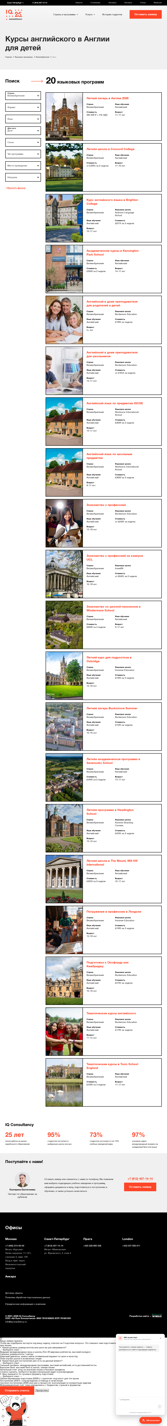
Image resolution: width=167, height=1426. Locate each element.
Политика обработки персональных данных (27, 1297)
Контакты (128, 2)
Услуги (88, 14)
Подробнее (142, 140)
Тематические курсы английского (111, 1013)
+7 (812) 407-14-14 (140, 1179)
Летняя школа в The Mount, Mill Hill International (112, 862)
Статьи (143, 2)
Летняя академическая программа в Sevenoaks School (113, 761)
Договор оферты (14, 1293)
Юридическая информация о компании (25, 1304)
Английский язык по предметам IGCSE (115, 403)
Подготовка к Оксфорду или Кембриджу (107, 964)
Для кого (12, 128)
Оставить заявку (145, 14)
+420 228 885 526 (92, 1245)
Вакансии (158, 2)
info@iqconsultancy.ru (16, 1321)
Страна (11, 93)
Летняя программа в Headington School (110, 812)
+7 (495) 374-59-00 (14, 1245)
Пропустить (42, 1390)
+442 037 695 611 (131, 1245)
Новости (79, 2)
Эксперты (112, 2)
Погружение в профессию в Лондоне (114, 911)
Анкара (10, 1276)
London (127, 1239)
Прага (87, 1239)
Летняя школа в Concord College (110, 149)
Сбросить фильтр (15, 188)
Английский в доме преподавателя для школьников (112, 354)
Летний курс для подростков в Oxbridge (109, 659)
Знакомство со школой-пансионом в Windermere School (114, 608)
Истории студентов (112, 14)
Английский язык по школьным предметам (109, 456)
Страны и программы (64, 14)
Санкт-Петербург (56, 1239)
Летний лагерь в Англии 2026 (107, 98)
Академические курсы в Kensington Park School (113, 252)
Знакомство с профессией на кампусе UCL (115, 557)
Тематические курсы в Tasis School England (112, 1066)
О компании (95, 2)
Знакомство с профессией (106, 505)
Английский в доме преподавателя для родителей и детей (112, 303)
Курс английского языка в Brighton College (112, 202)
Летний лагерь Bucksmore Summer (112, 708)
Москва (11, 1239)
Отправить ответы (17, 1390)
